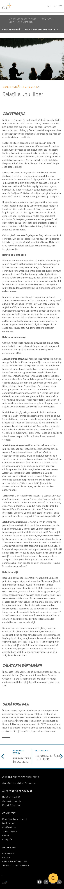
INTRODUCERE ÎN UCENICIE (22, 760)
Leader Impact (8, 823)
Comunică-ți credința (11, 801)
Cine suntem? (8, 853)
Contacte (6, 857)
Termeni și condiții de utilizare (15, 865)
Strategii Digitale (9, 831)
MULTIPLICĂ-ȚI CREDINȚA (21, 22)
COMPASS (47, 19)
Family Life (7, 839)
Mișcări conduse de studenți (14, 819)
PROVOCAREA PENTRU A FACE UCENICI (42, 29)
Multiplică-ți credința (11, 805)
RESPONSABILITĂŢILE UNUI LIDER (48, 757)
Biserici (5, 835)
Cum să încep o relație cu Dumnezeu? (19, 783)
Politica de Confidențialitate (14, 861)
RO (54, 6)
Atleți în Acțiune (9, 827)
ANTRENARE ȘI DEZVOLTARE (23, 19)
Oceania (27, 14)
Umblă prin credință (11, 797)
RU (49, 6)
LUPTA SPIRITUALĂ (11, 29)
